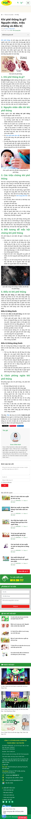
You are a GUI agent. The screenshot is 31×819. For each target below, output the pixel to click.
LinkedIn (21, 425)
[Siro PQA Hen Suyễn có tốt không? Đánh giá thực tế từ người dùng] (6, 521)
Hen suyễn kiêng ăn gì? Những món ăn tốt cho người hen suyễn (19, 559)
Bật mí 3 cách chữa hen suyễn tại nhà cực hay (20, 497)
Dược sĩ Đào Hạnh (10, 28)
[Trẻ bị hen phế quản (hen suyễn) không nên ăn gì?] (6, 534)
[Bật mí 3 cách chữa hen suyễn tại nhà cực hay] (6, 498)
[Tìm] (18, 2)
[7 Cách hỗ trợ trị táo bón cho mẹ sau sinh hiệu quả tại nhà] (5, 647)
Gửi (5, 485)
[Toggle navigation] (28, 2)
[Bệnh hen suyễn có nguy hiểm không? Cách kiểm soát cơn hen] (6, 509)
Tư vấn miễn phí (16, 577)
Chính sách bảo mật (8, 790)
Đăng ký (15, 606)
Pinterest (13, 425)
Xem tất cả (22, 571)
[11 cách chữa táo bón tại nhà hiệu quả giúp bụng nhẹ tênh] (5, 618)
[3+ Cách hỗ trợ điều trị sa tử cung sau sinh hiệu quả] (5, 633)
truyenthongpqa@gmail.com (16, 780)
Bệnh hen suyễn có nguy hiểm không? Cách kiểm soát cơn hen (20, 509)
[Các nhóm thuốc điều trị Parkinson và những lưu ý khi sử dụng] (5, 654)
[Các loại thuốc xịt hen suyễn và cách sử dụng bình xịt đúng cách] (6, 545)
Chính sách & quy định (9, 797)
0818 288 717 (16, 580)
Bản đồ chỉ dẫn (9, 783)
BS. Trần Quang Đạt (15, 30)
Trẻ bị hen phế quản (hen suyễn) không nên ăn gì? (18, 534)
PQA (8, 415)
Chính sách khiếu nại (8, 795)
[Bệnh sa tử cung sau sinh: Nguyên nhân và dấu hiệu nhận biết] (5, 625)
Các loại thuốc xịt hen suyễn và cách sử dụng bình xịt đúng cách (20, 546)
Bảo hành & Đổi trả (8, 792)
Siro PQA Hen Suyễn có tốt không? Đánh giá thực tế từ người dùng (19, 522)
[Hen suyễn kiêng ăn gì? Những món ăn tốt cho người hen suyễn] (6, 558)
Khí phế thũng (5, 40)
